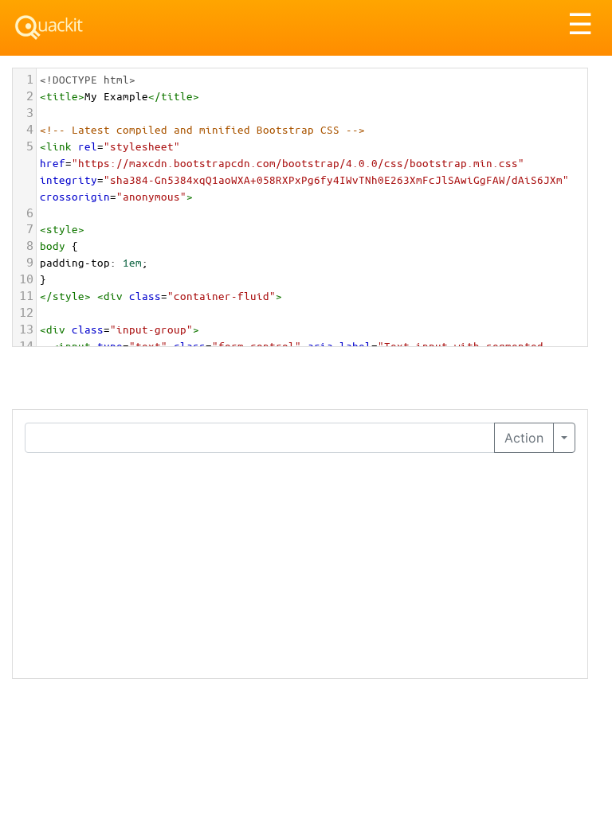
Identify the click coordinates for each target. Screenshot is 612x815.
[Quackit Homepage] (49, 27)
